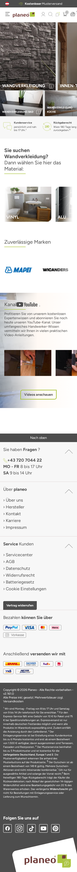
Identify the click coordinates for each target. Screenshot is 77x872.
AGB (10, 561)
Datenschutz (18, 568)
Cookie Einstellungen (26, 588)
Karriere (13, 520)
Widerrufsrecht (20, 575)
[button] (7, 4)
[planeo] (46, 859)
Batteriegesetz (20, 582)
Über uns (14, 500)
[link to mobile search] (50, 14)
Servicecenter (19, 554)
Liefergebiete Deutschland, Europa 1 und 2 (28, 754)
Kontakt (13, 513)
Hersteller (15, 506)
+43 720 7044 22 (24, 460)
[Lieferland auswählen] (7, 4)
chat (45, 4)
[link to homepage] (24, 15)
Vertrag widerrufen (19, 605)
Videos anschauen (38, 395)
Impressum (16, 527)
